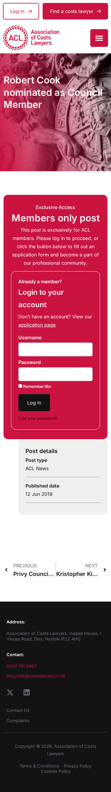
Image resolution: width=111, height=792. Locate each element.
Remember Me (36, 386)
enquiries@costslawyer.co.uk (36, 675)
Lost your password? (38, 418)
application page (37, 325)
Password (29, 362)
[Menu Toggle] (99, 38)
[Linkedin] (26, 692)
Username (29, 337)
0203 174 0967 (21, 665)
